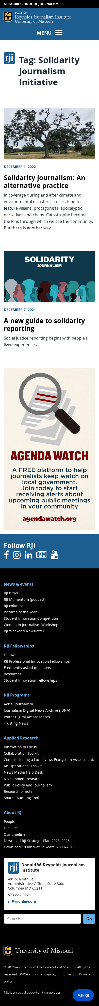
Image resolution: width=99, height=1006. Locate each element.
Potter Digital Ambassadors (27, 716)
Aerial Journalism (18, 704)
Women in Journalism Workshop (31, 624)
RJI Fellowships (19, 646)
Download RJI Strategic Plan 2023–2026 (37, 840)
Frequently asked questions (27, 667)
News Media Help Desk (23, 772)
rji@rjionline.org (22, 901)
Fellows (10, 654)
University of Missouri (34, 22)
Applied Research (21, 738)
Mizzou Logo (8, 17)
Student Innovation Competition (31, 618)
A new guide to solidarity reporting (44, 324)
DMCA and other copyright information (48, 974)
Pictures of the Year (20, 612)
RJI (43, 16)
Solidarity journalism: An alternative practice (44, 181)
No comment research (23, 778)
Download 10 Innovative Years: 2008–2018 (39, 847)
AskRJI (83, 995)
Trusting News (16, 723)
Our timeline (14, 834)
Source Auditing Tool (21, 797)
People (9, 821)
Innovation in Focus (20, 747)
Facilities (11, 827)
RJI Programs (17, 695)
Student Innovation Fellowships (30, 680)
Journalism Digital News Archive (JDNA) (37, 710)
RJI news (11, 592)
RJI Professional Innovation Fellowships (37, 661)
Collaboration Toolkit (21, 753)
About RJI (13, 812)
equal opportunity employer (39, 992)
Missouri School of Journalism (31, 4)
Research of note (18, 791)
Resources (12, 674)
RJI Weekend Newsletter (24, 631)
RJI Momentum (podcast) (24, 599)
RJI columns (14, 605)
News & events (19, 584)
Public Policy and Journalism (28, 785)
